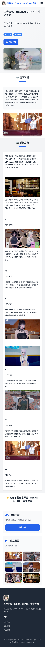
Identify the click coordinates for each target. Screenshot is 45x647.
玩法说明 (6, 622)
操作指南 (6, 626)
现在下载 (12, 42)
